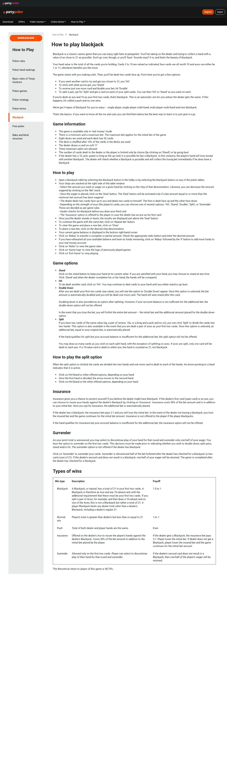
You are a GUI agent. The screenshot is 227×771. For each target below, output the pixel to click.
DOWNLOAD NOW (26, 38)
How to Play (57, 34)
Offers (21, 21)
